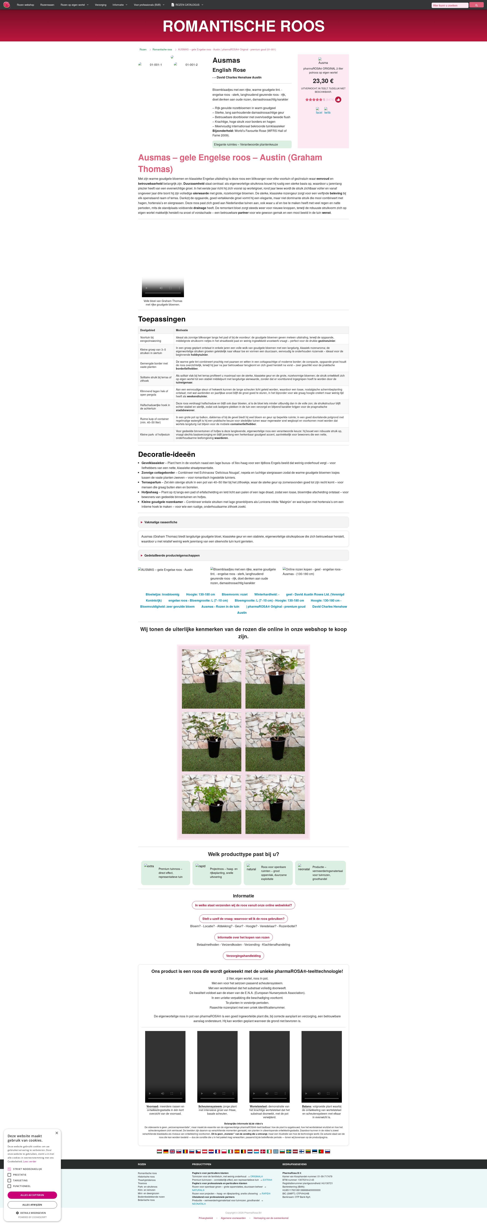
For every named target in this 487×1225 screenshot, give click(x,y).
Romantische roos (162, 49)
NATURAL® (198, 1190)
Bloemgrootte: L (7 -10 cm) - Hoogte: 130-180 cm (269, 600)
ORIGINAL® (256, 1176)
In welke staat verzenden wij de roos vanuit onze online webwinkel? (243, 905)
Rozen (143, 49)
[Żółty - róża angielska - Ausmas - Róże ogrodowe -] (224, 1151)
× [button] (56, 1133)
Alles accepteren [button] (32, 1195)
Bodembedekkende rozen (151, 1196)
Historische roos (146, 1176)
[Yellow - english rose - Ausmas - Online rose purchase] (172, 1151)
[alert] (32, 1175)
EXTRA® (267, 1179)
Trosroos (142, 1183)
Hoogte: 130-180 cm (200, 594)
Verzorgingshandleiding (243, 955)
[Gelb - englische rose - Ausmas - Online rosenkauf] (165, 1151)
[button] (32, 1213)
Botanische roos (146, 1199)
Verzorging (100, 4)
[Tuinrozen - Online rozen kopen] (476, 4)
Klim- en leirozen (146, 1189)
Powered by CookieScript (32, 1217)
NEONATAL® (199, 1203)
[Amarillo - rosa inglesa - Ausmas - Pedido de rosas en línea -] (237, 1151)
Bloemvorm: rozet (234, 594)
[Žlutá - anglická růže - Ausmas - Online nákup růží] (198, 1151)
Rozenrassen (47, 4)
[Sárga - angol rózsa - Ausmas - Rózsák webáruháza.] (159, 1151)
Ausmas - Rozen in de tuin (220, 606)
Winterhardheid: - (266, 594)
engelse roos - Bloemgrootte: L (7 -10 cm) (198, 600)
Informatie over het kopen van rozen (244, 937)
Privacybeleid (206, 1217)
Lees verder (29, 1161)
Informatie (118, 4)
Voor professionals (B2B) (147, 4)
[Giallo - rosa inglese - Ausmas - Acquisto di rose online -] (230, 1151)
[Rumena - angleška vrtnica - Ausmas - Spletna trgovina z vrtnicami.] (191, 1151)
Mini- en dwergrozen (148, 1193)
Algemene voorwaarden (233, 1217)
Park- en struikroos (147, 1186)
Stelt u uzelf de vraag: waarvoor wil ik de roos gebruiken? (243, 918)
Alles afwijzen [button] (32, 1204)
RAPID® (266, 1193)
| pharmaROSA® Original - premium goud (276, 606)
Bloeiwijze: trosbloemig (162, 594)
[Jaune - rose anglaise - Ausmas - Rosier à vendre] (217, 1151)
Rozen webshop (25, 4)
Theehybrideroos (147, 1179)
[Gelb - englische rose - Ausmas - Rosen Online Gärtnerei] (204, 1151)
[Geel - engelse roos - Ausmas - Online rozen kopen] (249, 1151)
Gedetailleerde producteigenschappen (172, 555)
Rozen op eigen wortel (73, 4)
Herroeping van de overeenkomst (271, 1217)
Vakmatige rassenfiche (160, 522)
